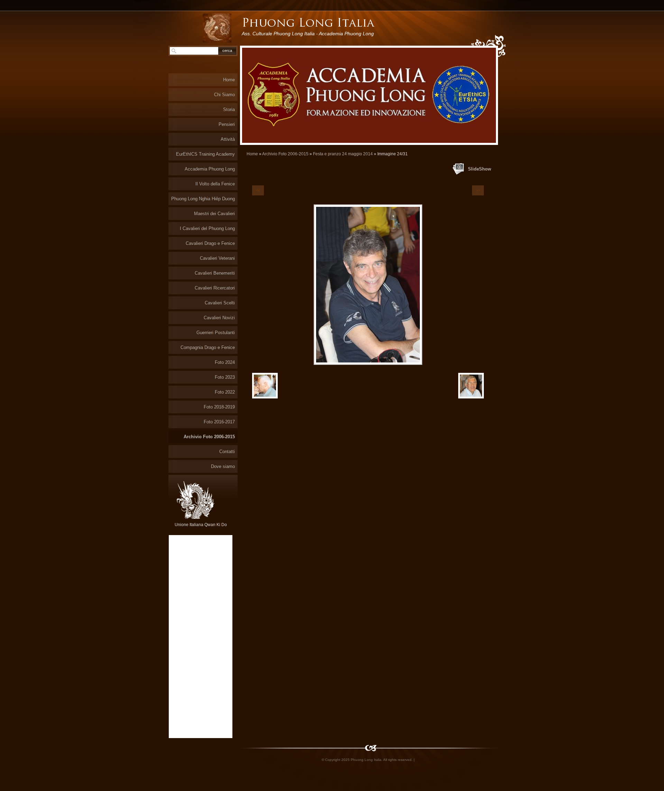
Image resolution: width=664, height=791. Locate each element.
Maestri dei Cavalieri (214, 213)
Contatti (227, 451)
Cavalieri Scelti (220, 302)
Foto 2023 (225, 377)
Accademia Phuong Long (210, 169)
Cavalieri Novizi (219, 317)
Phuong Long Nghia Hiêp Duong (203, 198)
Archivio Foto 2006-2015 (285, 153)
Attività (228, 139)
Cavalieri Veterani (217, 258)
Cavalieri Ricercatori (215, 288)
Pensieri (227, 124)
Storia (229, 109)
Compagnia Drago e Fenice (208, 347)
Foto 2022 (225, 392)
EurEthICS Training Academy (205, 154)
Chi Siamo (224, 94)
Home (252, 153)
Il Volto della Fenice (215, 183)
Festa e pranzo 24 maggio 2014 (343, 153)
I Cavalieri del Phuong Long (207, 228)
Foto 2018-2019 (219, 407)
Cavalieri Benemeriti (215, 273)
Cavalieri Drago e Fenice (210, 243)
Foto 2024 (225, 362)
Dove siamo (223, 466)
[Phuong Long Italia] (217, 28)
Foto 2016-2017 (219, 421)
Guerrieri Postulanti (215, 332)
